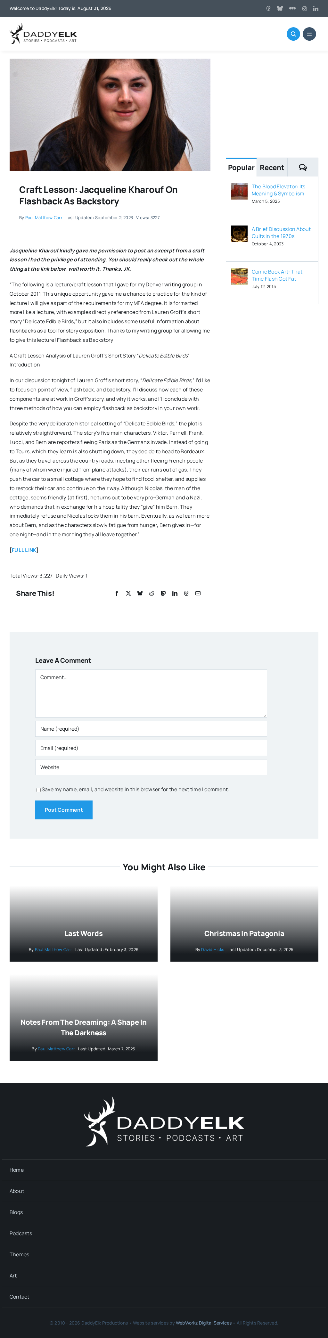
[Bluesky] (140, 593)
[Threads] (268, 8)
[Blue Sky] (280, 8)
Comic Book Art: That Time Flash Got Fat (277, 275)
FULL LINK (24, 550)
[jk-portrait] (110, 61)
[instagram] (304, 8)
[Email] (198, 593)
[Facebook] (117, 593)
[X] (128, 593)
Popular (241, 167)
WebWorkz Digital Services (204, 1323)
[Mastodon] (163, 593)
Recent (272, 167)
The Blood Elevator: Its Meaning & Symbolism (279, 190)
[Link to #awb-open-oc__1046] (293, 34)
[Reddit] (151, 593)
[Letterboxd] (292, 8)
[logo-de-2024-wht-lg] (164, 1098)
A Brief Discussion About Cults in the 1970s (281, 233)
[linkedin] (315, 8)
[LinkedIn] (175, 593)
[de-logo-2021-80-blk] (43, 25)
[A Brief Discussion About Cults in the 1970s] (239, 230)
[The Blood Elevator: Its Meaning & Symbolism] (239, 187)
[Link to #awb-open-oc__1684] (309, 34)
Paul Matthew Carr (43, 217)
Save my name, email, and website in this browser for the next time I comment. (135, 789)
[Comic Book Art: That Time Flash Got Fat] (239, 272)
